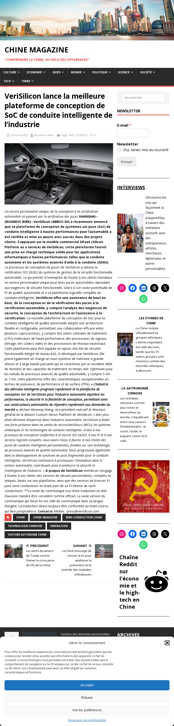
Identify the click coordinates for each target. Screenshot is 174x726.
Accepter (87, 685)
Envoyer (127, 162)
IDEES (56, 72)
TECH (7, 81)
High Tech (68, 135)
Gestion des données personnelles (85, 634)
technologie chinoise (25, 526)
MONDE (76, 72)
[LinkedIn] (143, 288)
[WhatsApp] (143, 299)
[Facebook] (132, 288)
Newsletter (127, 144)
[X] (165, 288)
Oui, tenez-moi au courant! (145, 149)
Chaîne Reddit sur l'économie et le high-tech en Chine (129, 581)
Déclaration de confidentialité (87, 720)
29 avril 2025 (19, 135)
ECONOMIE (34, 72)
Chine (20, 517)
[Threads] (154, 288)
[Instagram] (122, 288)
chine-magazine (45, 517)
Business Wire (44, 135)
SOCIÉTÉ (146, 72)
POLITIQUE (99, 72)
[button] (167, 642)
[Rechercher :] (143, 98)
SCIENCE (124, 72)
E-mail (124, 125)
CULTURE (9, 72)
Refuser (87, 697)
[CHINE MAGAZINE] (87, 37)
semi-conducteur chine (84, 517)
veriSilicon (59, 526)
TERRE (26, 81)
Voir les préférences (87, 710)
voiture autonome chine (27, 535)
